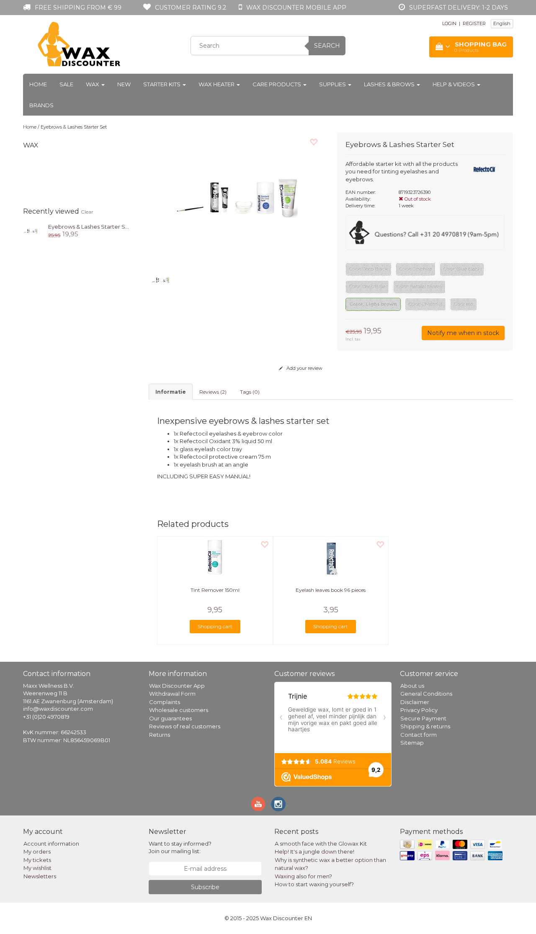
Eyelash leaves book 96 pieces (331, 590)
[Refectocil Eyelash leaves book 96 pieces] (331, 557)
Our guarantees (170, 718)
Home (38, 84)
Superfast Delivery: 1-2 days (458, 7)
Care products (277, 84)
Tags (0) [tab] (250, 392)
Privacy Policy (419, 710)
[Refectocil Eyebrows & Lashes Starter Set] (30, 230)
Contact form (418, 734)
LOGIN (449, 23)
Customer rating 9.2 (190, 7)
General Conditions (426, 693)
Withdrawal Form (172, 693)
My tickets (37, 860)
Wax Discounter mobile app (296, 7)
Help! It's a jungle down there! (314, 851)
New (124, 84)
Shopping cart (215, 626)
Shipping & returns (425, 726)
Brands (41, 105)
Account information (51, 843)
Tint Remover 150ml (215, 590)
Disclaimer (414, 702)
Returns (159, 734)
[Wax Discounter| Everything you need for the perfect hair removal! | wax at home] (79, 44)
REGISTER (474, 23)
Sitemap (412, 742)
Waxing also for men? (303, 876)
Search (327, 45)
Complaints (164, 702)
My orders (37, 851)
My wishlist (37, 867)
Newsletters (39, 876)
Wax (93, 84)
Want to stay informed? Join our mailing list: (180, 847)
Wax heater (217, 84)
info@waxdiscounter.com (58, 708)
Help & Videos (454, 84)
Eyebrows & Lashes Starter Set (74, 127)
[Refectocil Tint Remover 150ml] (215, 557)
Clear (87, 212)
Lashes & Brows (390, 84)
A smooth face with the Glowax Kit (321, 843)
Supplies (333, 84)
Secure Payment (423, 718)
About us (412, 685)
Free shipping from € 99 (78, 7)
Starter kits (162, 84)
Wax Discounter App (177, 685)
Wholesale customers (178, 710)
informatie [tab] (170, 392)
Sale (66, 84)
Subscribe (205, 887)
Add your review (303, 368)
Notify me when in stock (463, 333)
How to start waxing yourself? (314, 884)
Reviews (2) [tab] (213, 392)
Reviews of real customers (184, 726)
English (501, 23)
